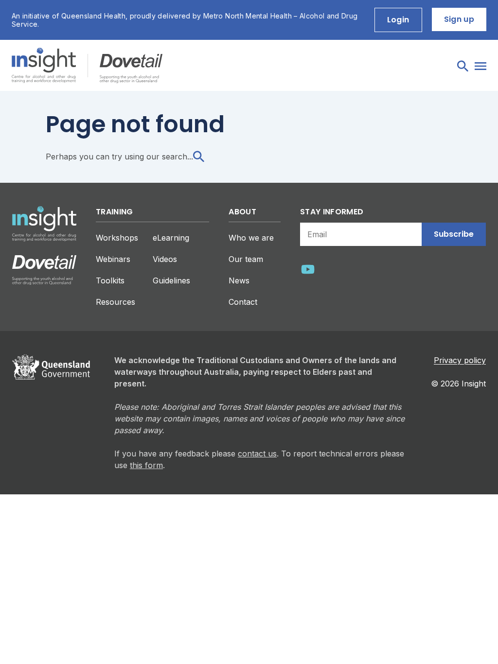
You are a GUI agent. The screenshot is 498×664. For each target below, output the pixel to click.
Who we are (251, 238)
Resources (115, 302)
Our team (246, 259)
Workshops (117, 238)
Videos (165, 259)
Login (398, 19)
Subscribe (454, 234)
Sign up (459, 19)
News (239, 280)
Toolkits (110, 280)
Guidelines (171, 280)
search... (177, 156)
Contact (243, 302)
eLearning (171, 238)
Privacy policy (460, 360)
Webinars (113, 259)
